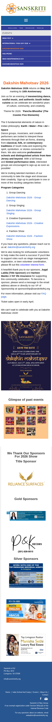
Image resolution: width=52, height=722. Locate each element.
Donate (21, 28)
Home (7, 692)
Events (35, 692)
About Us (43, 692)
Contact (45, 695)
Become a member (12, 28)
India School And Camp (22, 692)
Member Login (40, 28)
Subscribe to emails (29, 28)
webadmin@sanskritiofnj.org (37, 715)
